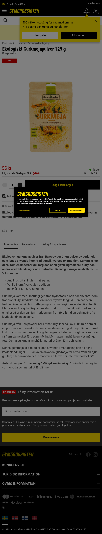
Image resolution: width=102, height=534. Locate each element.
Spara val (57, 210)
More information (45, 204)
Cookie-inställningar (24, 210)
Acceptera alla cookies (76, 210)
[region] (51, 202)
